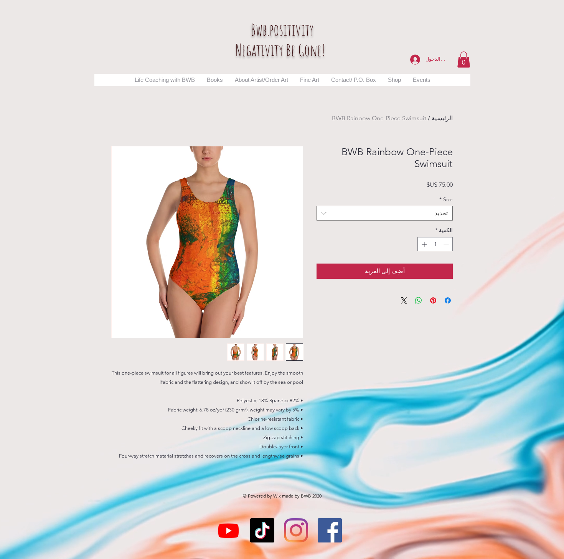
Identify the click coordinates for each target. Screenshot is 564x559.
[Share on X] (404, 300)
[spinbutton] (435, 244)
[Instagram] (296, 530)
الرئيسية (442, 118)
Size (446, 199)
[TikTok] (262, 530)
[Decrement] (447, 244)
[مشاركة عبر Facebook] (447, 300)
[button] (463, 59)
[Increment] (423, 244)
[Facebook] (330, 530)
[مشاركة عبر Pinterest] (433, 300)
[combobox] (385, 213)
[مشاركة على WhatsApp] (418, 300)
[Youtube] (228, 530)
